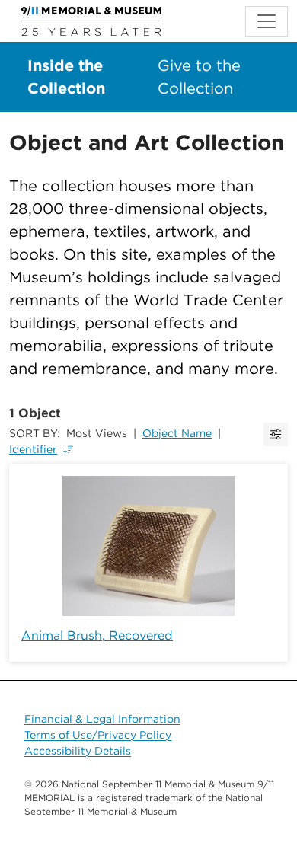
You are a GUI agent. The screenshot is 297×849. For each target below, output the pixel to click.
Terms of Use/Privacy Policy (97, 735)
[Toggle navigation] (266, 21)
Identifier (33, 449)
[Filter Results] (275, 434)
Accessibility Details (77, 751)
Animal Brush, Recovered (97, 635)
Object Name (177, 433)
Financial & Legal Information (102, 719)
